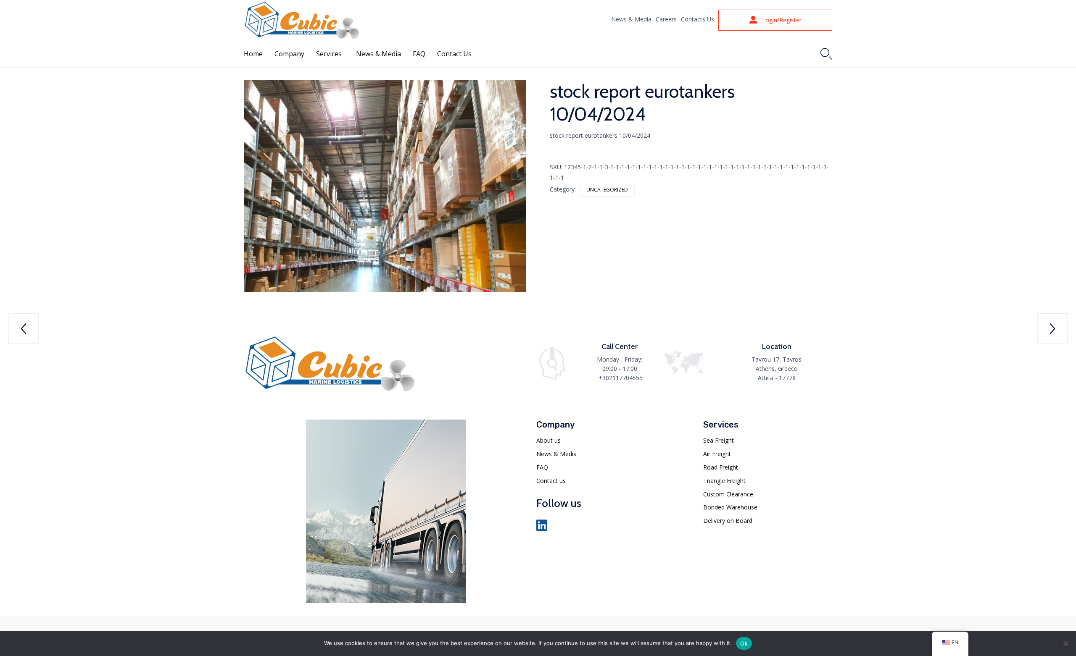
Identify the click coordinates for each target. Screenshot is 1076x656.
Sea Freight (718, 440)
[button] (775, 20)
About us (548, 440)
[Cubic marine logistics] (330, 392)
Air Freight (717, 454)
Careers (666, 19)
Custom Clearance (728, 494)
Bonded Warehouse (730, 507)
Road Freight (720, 467)
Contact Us (454, 53)
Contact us (551, 481)
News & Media (631, 19)
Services (329, 53)
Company (289, 53)
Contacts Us (697, 19)
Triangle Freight (724, 481)
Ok (744, 643)
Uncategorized (607, 189)
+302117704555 (621, 378)
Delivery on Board (727, 521)
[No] (1065, 643)
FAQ (419, 53)
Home (253, 53)
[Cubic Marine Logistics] (302, 20)
